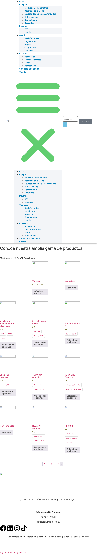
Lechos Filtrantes (32, 59)
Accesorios (29, 56)
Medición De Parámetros (36, 8)
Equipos (23, 5)
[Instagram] (17, 528)
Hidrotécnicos (31, 17)
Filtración (23, 53)
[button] (38, 122)
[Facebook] (3, 528)
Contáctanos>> (48, 504)
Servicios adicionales (29, 69)
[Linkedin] (10, 528)
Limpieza (28, 32)
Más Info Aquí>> (48, 541)
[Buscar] (65, 124)
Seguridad (29, 23)
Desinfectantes (31, 38)
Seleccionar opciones (8, 345)
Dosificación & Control (35, 11)
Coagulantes (30, 47)
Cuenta (22, 72)
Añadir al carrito (38, 292)
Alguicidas (29, 44)
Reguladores (30, 41)
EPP (26, 29)
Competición (30, 20)
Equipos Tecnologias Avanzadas (40, 14)
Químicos (23, 35)
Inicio (21, 171)
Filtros (27, 62)
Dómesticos (30, 65)
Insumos (23, 26)
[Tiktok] (24, 528)
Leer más (71, 287)
